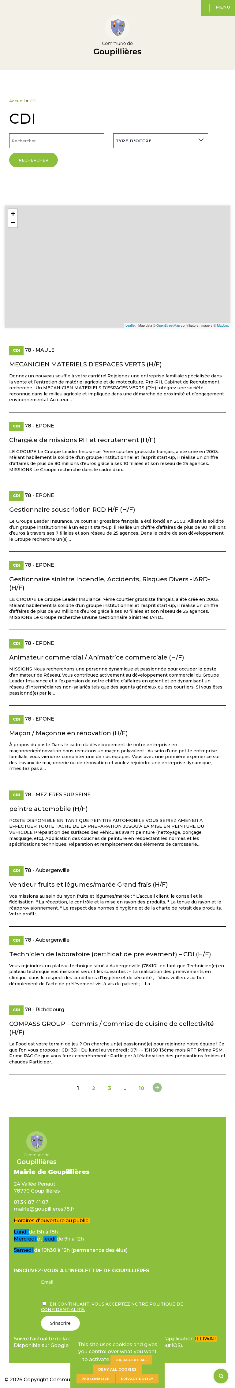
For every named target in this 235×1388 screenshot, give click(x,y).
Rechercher (33, 160)
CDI (16, 350)
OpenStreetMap (168, 325)
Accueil (17, 101)
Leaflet (130, 325)
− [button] (13, 223)
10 (141, 1088)
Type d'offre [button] (134, 140)
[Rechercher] (221, 1376)
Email (47, 1282)
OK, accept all (131, 1360)
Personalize (95, 1379)
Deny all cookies (117, 1369)
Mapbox (223, 325)
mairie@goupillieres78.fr (44, 1209)
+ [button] (13, 213)
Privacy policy (137, 1379)
